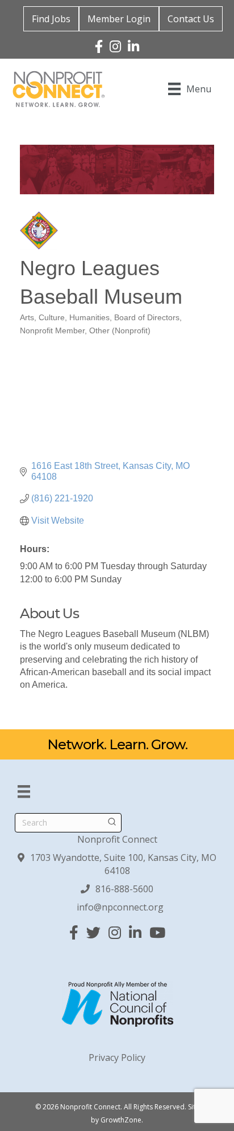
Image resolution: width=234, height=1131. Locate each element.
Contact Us (191, 19)
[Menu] (24, 791)
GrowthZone (121, 1120)
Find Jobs (51, 19)
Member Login (119, 19)
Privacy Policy (117, 1057)
